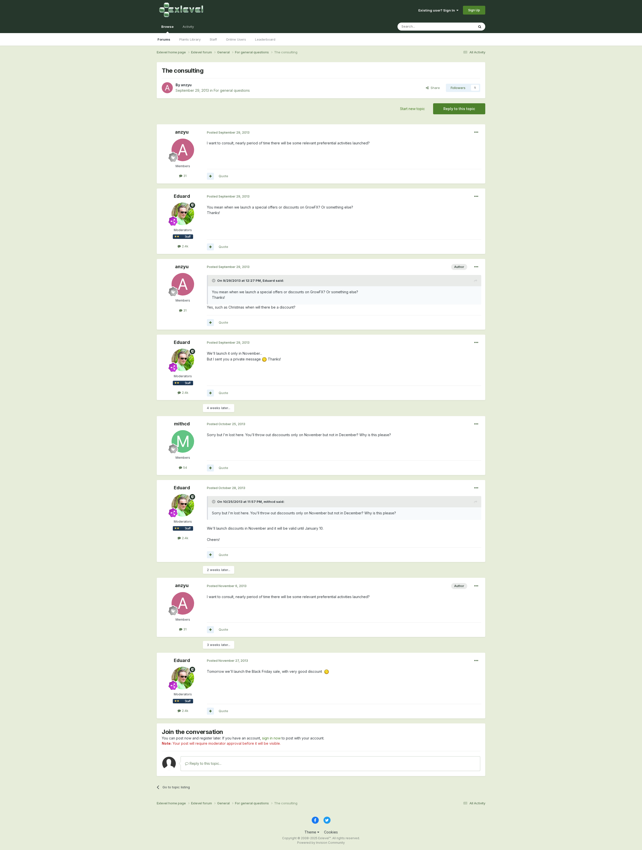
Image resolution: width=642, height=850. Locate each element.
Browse (167, 27)
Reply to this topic (459, 109)
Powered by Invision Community (321, 842)
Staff (213, 39)
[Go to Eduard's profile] (183, 214)
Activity (188, 27)
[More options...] (476, 132)
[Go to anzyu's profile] (167, 87)
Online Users (236, 39)
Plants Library (190, 39)
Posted (228, 132)
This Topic (459, 26)
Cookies (331, 832)
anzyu (186, 85)
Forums (163, 39)
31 (184, 176)
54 (184, 467)
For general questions (232, 90)
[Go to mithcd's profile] (183, 441)
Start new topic (412, 109)
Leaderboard (265, 39)
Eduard (182, 196)
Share (434, 88)
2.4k (184, 246)
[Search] (479, 27)
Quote (223, 176)
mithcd (182, 423)
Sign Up (474, 10)
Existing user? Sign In (437, 10)
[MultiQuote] (210, 176)
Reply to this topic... (205, 763)
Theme (310, 832)
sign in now (271, 738)
